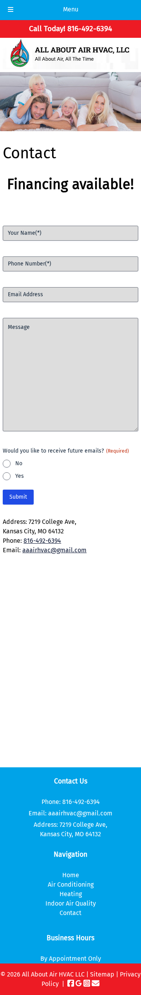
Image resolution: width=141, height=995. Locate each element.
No (18, 463)
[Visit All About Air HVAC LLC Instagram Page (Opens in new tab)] (86, 984)
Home (70, 875)
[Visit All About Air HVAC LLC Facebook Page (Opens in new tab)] (70, 984)
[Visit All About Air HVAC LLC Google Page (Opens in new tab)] (78, 984)
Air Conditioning (71, 884)
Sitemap (102, 974)
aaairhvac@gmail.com (54, 550)
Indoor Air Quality (70, 903)
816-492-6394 (42, 540)
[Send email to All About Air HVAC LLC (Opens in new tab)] (95, 984)
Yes (19, 476)
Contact (70, 913)
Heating (71, 894)
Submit (18, 497)
